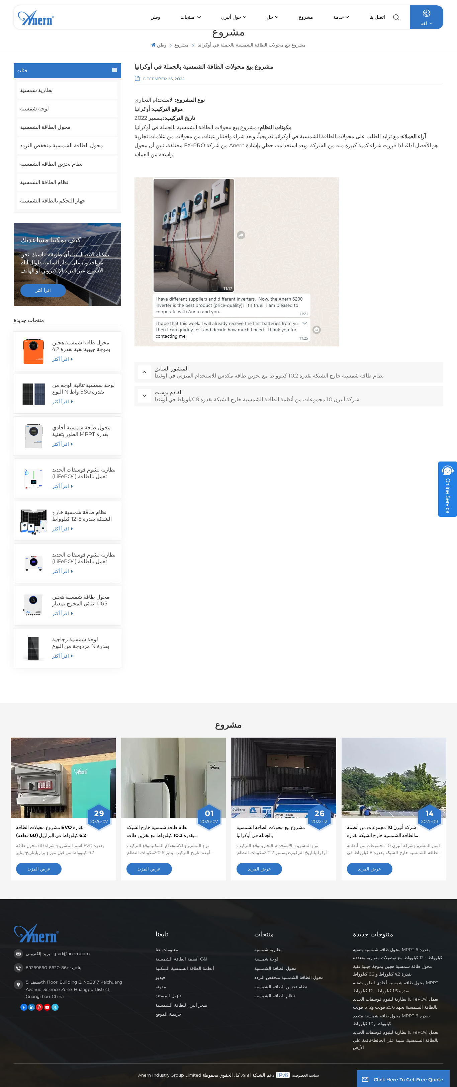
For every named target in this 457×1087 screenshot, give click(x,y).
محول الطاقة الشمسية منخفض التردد (61, 145)
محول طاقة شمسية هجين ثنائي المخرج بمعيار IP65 (80, 600)
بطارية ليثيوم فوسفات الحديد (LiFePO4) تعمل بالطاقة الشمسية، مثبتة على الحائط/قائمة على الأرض (83, 558)
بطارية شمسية (36, 90)
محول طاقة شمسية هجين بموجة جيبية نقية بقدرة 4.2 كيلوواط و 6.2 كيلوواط (81, 346)
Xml (245, 1075)
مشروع (306, 17)
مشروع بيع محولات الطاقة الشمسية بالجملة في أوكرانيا (271, 831)
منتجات (188, 17)
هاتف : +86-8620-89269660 (53, 967)
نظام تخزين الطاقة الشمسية (51, 164)
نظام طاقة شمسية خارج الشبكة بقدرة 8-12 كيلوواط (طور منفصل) (82, 515)
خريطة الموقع (168, 1014)
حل (270, 17)
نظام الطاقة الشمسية (44, 182)
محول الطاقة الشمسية (45, 127)
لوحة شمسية (34, 108)
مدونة (161, 986)
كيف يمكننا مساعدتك (50, 240)
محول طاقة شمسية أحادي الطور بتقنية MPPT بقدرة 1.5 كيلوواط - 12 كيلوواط (81, 431)
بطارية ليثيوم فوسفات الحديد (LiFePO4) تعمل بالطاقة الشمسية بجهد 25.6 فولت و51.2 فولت (83, 473)
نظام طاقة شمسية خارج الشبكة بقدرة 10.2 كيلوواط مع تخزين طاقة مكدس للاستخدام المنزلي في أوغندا (160, 832)
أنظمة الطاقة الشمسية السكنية (185, 968)
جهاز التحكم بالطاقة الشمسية (52, 200)
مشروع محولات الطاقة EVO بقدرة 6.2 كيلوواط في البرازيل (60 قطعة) (51, 831)
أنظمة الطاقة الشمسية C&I (181, 958)
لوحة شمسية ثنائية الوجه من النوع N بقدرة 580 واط (83, 388)
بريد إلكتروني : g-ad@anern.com (58, 953)
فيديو (160, 977)
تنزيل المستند (168, 995)
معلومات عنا (167, 949)
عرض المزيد (39, 868)
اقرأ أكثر (43, 290)
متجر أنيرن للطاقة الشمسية (181, 1005)
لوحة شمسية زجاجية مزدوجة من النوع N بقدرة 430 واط (80, 643)
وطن (155, 17)
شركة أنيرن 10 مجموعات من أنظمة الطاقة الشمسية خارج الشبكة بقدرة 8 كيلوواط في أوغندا (381, 832)
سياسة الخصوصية (305, 1075)
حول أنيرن (231, 17)
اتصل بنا (377, 17)
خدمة (338, 17)
